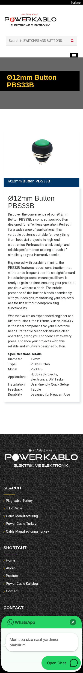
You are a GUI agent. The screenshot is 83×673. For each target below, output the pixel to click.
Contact (12, 591)
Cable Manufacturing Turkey (27, 531)
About (10, 568)
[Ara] (72, 40)
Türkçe (75, 2)
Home (10, 560)
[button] (74, 56)
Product (12, 576)
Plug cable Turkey (19, 501)
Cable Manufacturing (22, 516)
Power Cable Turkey (21, 524)
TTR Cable (14, 508)
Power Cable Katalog (22, 584)
